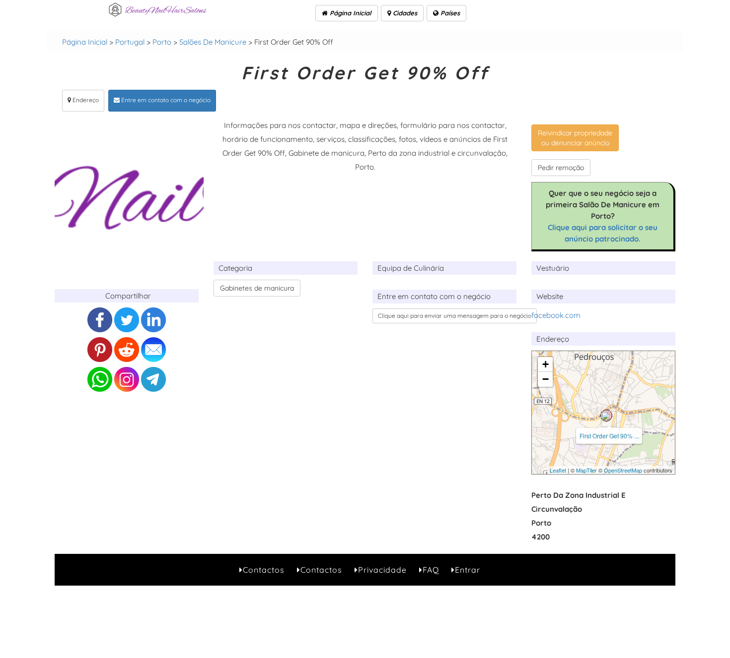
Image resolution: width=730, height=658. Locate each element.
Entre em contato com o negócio (165, 100)
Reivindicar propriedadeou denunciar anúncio (575, 137)
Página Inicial (349, 13)
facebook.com (556, 315)
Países (449, 13)
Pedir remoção (561, 167)
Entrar (467, 570)
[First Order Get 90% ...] (606, 415)
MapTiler (586, 470)
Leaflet (558, 470)
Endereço (85, 100)
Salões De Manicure (212, 42)
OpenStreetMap (623, 470)
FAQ (431, 570)
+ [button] (545, 364)
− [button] (545, 379)
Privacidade (382, 570)
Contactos (264, 570)
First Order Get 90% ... (609, 435)
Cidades (404, 13)
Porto (161, 42)
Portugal (130, 42)
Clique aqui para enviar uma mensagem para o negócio (454, 315)
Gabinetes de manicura (257, 288)
